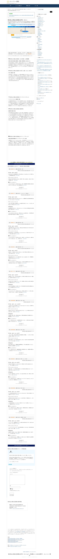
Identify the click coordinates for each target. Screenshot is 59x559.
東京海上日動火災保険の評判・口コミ (28, 331)
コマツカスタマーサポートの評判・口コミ (44, 84)
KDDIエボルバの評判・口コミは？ (15, 546)
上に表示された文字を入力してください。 (15, 490)
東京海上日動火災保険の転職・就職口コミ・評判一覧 (22, 9)
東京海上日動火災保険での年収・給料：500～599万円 (16, 539)
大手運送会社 (40, 54)
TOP (10, 5)
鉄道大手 (39, 40)
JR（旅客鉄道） (40, 41)
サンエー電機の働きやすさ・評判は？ (43, 86)
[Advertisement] (21, 45)
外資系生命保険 (40, 34)
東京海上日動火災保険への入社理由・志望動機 (15, 538)
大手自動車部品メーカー (41, 21)
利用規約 (24, 551)
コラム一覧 (36, 5)
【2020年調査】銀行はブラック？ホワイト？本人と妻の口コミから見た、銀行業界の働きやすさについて (44, 63)
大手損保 (39, 35)
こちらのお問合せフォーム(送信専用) (20, 531)
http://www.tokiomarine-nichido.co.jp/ (18, 508)
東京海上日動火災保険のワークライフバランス (15, 540)
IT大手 (39, 45)
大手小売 (39, 50)
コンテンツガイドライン (32, 551)
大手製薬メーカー (40, 25)
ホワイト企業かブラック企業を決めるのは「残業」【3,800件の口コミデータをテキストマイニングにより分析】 (44, 67)
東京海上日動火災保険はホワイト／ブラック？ (15, 542)
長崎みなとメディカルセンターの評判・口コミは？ (18, 545)
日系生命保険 (40, 33)
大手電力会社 (40, 39)
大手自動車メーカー (40, 17)
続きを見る (17, 175)
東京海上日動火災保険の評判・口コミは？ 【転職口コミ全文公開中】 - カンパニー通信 (29, 555)
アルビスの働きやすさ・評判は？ (42, 78)
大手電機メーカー (40, 23)
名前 (10, 485)
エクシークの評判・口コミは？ (42, 77)
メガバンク (39, 28)
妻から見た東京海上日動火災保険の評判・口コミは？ (26, 170)
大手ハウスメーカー (40, 22)
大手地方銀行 (40, 29)
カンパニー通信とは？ (18, 5)
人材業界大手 (40, 55)
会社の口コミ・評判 (11, 9)
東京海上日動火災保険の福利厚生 (13, 541)
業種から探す (28, 5)
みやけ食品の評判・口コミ (41, 80)
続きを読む (21, 187)
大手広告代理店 (40, 44)
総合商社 (39, 38)
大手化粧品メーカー (40, 24)
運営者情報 (27, 551)
